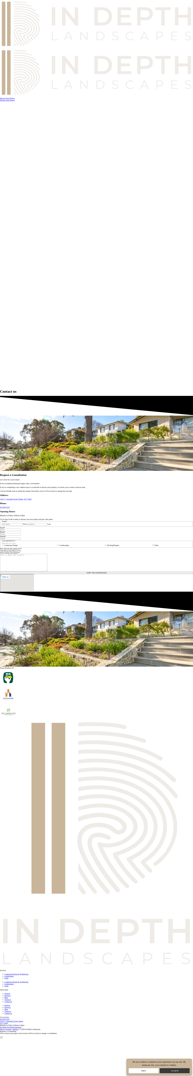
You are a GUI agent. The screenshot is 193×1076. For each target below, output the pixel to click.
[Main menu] (96, 243)
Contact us (8, 1002)
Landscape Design (11, 545)
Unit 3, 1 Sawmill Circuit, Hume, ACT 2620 (15, 499)
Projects (7, 994)
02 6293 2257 (5, 507)
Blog (6, 998)
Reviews (7, 996)
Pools (156, 545)
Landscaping (64, 545)
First (24, 524)
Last (49, 524)
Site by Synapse (5, 1029)
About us (7, 1000)
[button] (7, 98)
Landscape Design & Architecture (16, 974)
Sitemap (15, 1029)
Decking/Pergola (113, 545)
